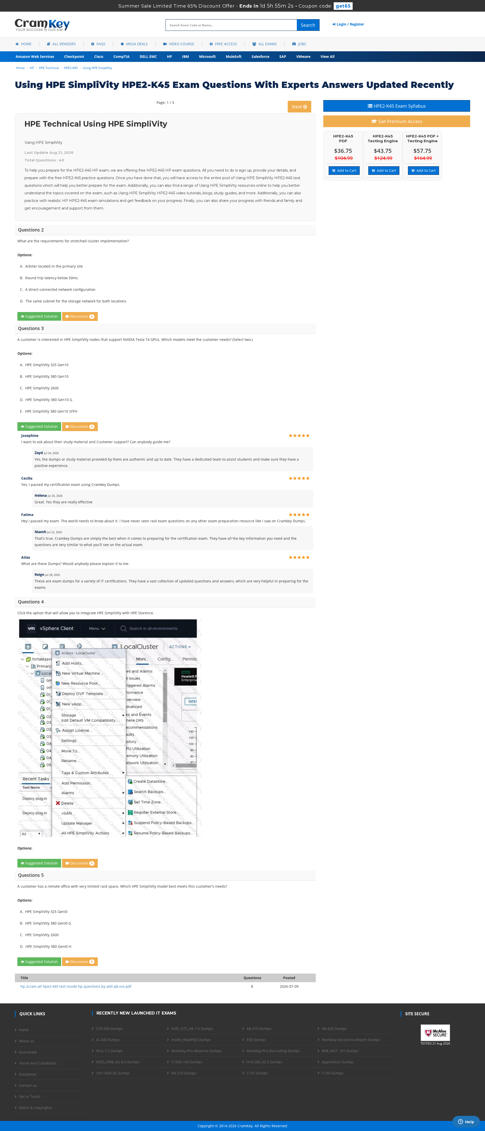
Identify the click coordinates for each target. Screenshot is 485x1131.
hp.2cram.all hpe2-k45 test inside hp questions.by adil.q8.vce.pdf (75, 986)
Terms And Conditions (38, 1063)
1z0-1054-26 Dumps (113, 1073)
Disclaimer (28, 1074)
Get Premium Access (399, 121)
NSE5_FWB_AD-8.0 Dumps (117, 1061)
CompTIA (121, 56)
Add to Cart (345, 170)
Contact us (28, 1085)
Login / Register (350, 24)
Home (26, 43)
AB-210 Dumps (183, 1073)
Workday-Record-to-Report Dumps (351, 1039)
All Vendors (64, 43)
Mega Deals (136, 43)
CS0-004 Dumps (109, 1028)
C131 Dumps (257, 1073)
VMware (303, 56)
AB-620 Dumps (334, 1028)
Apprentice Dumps (338, 1061)
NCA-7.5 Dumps (109, 1050)
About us (26, 1041)
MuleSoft (233, 56)
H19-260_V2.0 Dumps (264, 1061)
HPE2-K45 (71, 68)
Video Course (181, 43)
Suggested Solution (41, 316)
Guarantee (28, 1052)
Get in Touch (29, 1096)
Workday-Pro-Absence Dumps (196, 1050)
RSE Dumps (256, 1039)
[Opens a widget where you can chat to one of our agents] (466, 1122)
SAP (282, 56)
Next (297, 107)
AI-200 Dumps (108, 1039)
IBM (185, 56)
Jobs (301, 43)
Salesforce (260, 56)
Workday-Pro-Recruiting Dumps (273, 1050)
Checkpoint (74, 56)
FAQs (100, 43)
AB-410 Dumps (259, 1028)
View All (327, 56)
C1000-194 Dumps (186, 1061)
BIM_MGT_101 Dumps (340, 1050)
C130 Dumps (332, 1073)
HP (169, 56)
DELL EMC (148, 56)
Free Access (225, 43)
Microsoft (207, 56)
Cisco (98, 56)
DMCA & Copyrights (35, 1107)
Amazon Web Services (35, 56)
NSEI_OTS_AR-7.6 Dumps (192, 1028)
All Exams (267, 43)
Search (308, 25)
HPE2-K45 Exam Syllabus (399, 106)
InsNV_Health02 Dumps (191, 1039)
